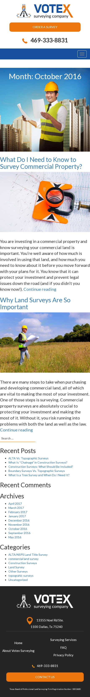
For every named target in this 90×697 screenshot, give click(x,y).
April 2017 (15, 503)
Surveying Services (63, 640)
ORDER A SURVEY (45, 27)
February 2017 (17, 512)
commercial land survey (23, 559)
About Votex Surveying (18, 650)
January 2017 (17, 516)
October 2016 (17, 529)
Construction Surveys (22, 563)
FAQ (63, 647)
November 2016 (18, 524)
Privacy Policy (63, 655)
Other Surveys (18, 571)
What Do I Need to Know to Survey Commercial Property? (41, 163)
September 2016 (19, 533)
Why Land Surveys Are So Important (35, 303)
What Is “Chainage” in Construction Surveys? (37, 462)
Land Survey (16, 567)
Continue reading (39, 289)
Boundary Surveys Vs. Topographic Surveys (36, 471)
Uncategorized (18, 580)
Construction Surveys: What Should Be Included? (40, 466)
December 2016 (18, 520)
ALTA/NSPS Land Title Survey (28, 554)
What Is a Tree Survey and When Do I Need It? (38, 475)
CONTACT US (45, 677)
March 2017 (16, 508)
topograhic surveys (20, 575)
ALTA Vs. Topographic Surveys (28, 458)
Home (18, 643)
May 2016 (14, 537)
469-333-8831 (47, 666)
